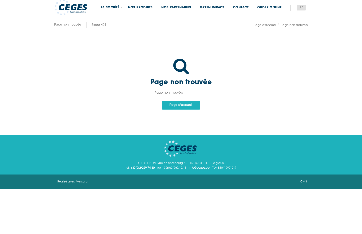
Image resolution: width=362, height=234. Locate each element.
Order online (269, 7)
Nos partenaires (176, 7)
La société (110, 7)
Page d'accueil (264, 25)
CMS (303, 181)
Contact (240, 7)
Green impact (212, 7)
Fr (301, 7)
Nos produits (140, 7)
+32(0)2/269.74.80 (143, 168)
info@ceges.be (199, 168)
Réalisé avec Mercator (72, 181)
